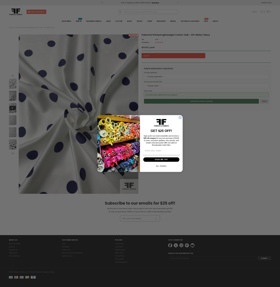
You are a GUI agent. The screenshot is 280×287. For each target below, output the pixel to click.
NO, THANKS (161, 166)
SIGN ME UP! (161, 159)
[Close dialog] (180, 117)
